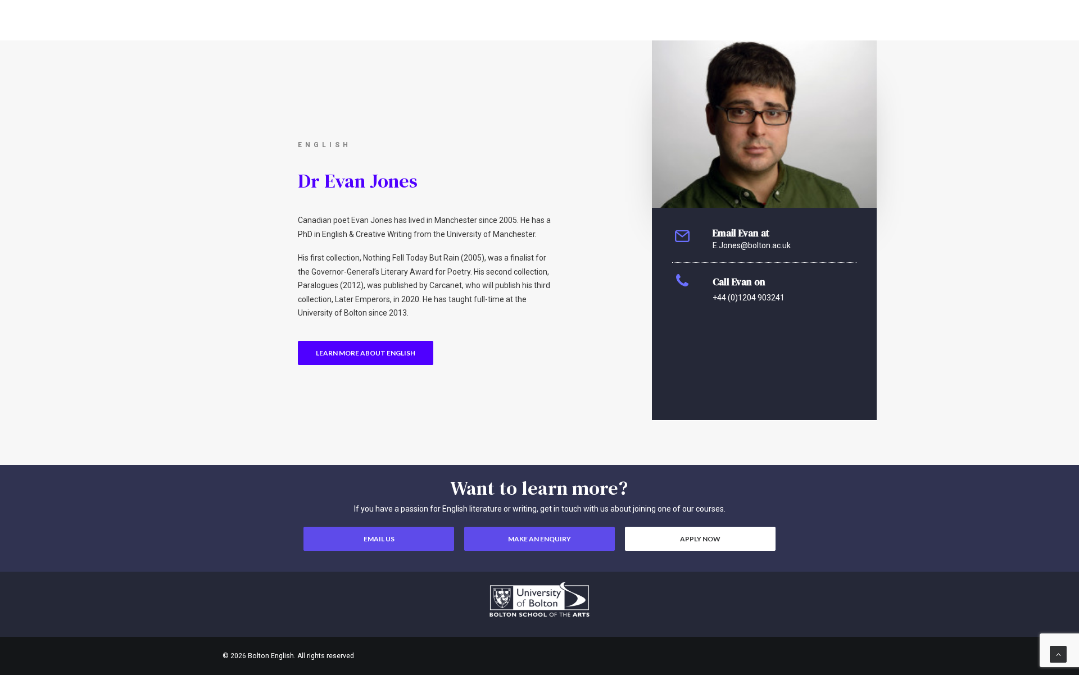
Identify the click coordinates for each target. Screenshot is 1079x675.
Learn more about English (365, 353)
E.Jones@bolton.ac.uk (752, 245)
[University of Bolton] (539, 599)
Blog (639, 28)
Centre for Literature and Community (734, 28)
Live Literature (847, 28)
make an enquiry (539, 539)
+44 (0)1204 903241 (749, 297)
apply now (700, 539)
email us (379, 539)
